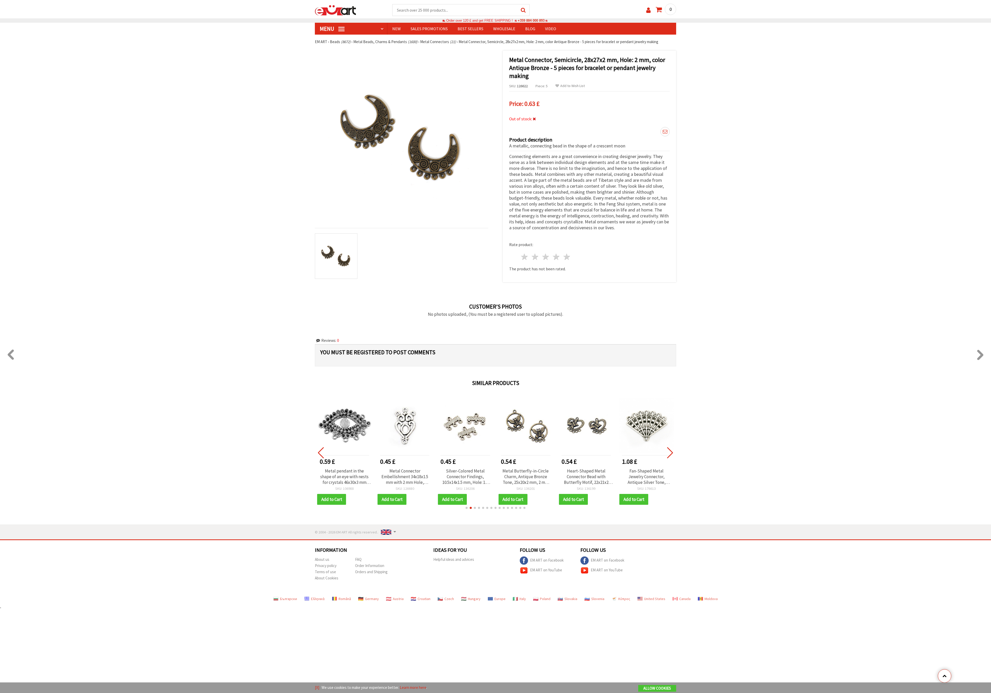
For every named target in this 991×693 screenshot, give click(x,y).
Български (288, 598)
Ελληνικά (318, 598)
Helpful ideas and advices (453, 559)
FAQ (358, 559)
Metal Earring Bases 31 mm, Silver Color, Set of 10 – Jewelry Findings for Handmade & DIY (646, 476)
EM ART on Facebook (547, 560)
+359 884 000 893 (531, 20)
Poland (545, 598)
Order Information (369, 565)
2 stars (535, 256)
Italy (523, 598)
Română (345, 598)
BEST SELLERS (470, 28)
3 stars (546, 256)
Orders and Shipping (371, 571)
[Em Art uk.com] (335, 10)
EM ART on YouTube (546, 570)
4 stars (556, 256)
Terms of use (325, 571)
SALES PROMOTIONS (429, 28)
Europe (500, 598)
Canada (685, 598)
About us (322, 559)
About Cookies (326, 578)
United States (654, 598)
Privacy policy (326, 565)
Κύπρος (624, 598)
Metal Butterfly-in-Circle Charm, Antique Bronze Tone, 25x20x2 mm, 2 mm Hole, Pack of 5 (465, 476)
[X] (317, 687)
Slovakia (570, 598)
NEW (396, 28)
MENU (327, 28)
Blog (530, 28)
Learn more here (413, 687)
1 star (525, 256)
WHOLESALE (504, 28)
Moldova (711, 598)
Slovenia (597, 598)
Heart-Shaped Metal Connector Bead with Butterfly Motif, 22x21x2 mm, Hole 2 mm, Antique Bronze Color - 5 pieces (525, 476)
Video (550, 28)
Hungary (474, 598)
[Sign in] (648, 10)
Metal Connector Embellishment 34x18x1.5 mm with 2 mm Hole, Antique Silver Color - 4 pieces (344, 476)
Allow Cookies (657, 688)
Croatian (424, 598)
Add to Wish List (572, 86)
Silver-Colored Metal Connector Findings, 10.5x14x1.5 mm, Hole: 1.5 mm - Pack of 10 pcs (405, 476)
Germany (372, 598)
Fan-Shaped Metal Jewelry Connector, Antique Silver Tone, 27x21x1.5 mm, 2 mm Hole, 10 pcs (586, 476)
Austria (398, 598)
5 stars (567, 256)
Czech (449, 598)
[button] (467, 508)
